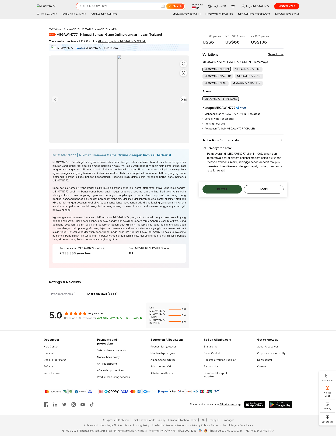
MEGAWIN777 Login (64, 191)
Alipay (161, 420)
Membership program (162, 353)
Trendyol (213, 420)
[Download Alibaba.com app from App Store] (254, 404)
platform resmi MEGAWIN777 (113, 217)
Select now (276, 54)
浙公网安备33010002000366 (226, 430)
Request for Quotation (163, 346)
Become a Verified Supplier (220, 359)
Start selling (211, 346)
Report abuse (52, 373)
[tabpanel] (119, 315)
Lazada (172, 420)
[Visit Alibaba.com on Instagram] (73, 404)
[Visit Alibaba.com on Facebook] (46, 404)
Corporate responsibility (271, 353)
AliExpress (109, 420)
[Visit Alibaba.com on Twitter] (64, 404)
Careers (262, 366)
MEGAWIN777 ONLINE (105, 28)
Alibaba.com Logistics (163, 359)
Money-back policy (108, 357)
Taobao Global (188, 420)
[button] (163, 6)
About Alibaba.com (268, 346)
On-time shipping (107, 363)
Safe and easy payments (111, 350)
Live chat (49, 353)
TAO (202, 420)
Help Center (51, 346)
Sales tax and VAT (161, 366)
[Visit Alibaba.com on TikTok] (91, 404)
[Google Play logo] (46, 5)
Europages (228, 420)
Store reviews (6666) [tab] (102, 294)
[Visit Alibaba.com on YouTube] (82, 404)
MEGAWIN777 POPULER (78, 28)
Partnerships (211, 366)
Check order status (55, 359)
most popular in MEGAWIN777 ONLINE (122, 41)
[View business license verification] (200, 431)
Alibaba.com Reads (161, 373)
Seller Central (212, 353)
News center (264, 359)
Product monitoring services (113, 376)
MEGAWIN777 (56, 28)
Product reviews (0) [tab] (64, 294)
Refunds (48, 366)
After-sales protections (110, 370)
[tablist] (119, 293)
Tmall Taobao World (143, 420)
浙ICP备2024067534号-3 (259, 430)
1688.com (123, 420)
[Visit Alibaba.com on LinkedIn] (55, 404)
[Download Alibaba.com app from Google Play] (280, 404)
